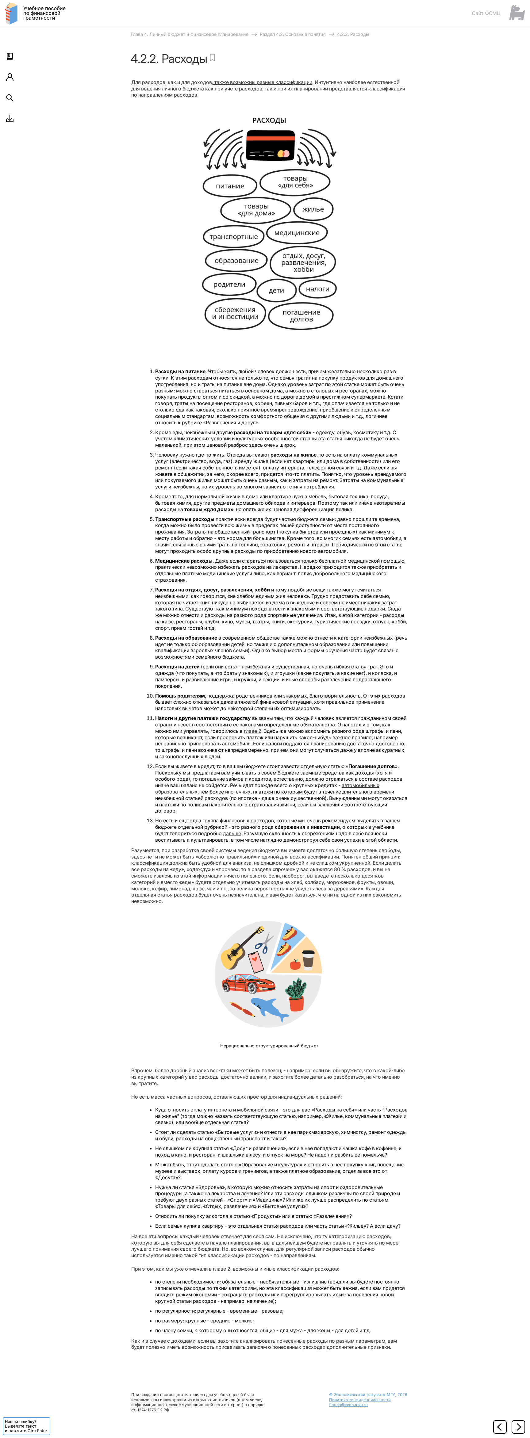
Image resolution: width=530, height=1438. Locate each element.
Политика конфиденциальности (360, 1400)
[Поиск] (10, 98)
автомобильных (360, 785)
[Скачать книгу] (10, 118)
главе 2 (252, 731)
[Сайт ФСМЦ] (498, 13)
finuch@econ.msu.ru (348, 1404)
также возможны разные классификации (262, 82)
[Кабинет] (10, 77)
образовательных (176, 792)
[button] (10, 56)
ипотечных (238, 792)
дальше (232, 833)
